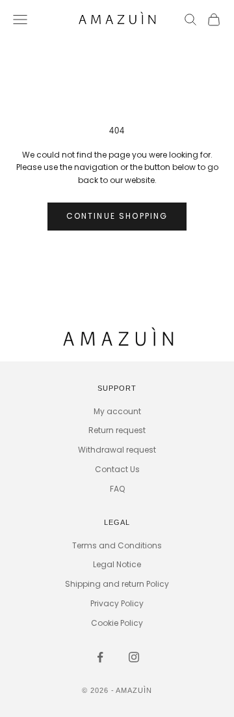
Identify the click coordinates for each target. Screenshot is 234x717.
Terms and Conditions (117, 545)
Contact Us (117, 469)
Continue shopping (117, 215)
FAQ (117, 488)
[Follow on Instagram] (133, 657)
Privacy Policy (117, 603)
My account (117, 411)
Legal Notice (117, 564)
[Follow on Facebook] (100, 657)
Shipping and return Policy (117, 583)
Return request (117, 430)
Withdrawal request (117, 449)
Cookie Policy (117, 622)
